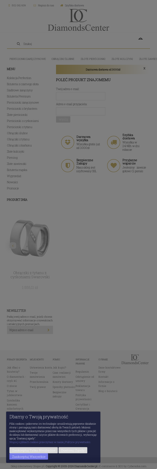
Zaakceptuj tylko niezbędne (33, 450)
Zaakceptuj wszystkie (29, 456)
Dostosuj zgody (73, 450)
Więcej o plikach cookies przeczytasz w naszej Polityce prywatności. (50, 442)
